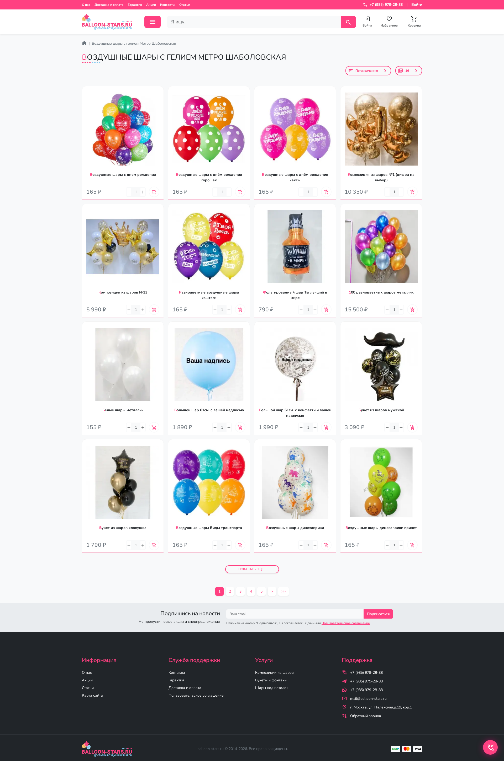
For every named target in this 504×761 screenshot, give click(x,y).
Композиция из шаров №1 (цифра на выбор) (381, 177)
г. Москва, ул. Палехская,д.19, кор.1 (381, 707)
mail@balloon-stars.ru (368, 698)
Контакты (167, 5)
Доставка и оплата (109, 5)
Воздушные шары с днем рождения (123, 174)
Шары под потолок (271, 687)
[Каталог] (152, 22)
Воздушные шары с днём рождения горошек (209, 177)
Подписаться (378, 613)
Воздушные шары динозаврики (295, 527)
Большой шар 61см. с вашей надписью (209, 410)
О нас (86, 5)
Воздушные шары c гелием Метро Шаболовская (134, 43)
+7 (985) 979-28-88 (366, 672)
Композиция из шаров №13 (122, 292)
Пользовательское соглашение (196, 695)
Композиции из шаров (274, 672)
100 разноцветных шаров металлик (381, 292)
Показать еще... (252, 569)
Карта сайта (92, 695)
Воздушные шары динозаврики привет (381, 527)
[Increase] (142, 192)
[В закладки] (160, 95)
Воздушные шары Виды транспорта (209, 527)
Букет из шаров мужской (381, 410)
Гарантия (135, 5)
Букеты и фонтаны (271, 680)
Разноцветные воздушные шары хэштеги (209, 295)
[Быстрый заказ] (160, 105)
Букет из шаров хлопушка (122, 527)
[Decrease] (129, 192)
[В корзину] (154, 192)
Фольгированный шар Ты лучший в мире (295, 295)
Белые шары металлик (123, 410)
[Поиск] (348, 22)
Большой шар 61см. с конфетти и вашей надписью (295, 413)
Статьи (184, 5)
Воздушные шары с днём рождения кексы (295, 177)
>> (283, 591)
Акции (151, 5)
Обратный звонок (365, 715)
